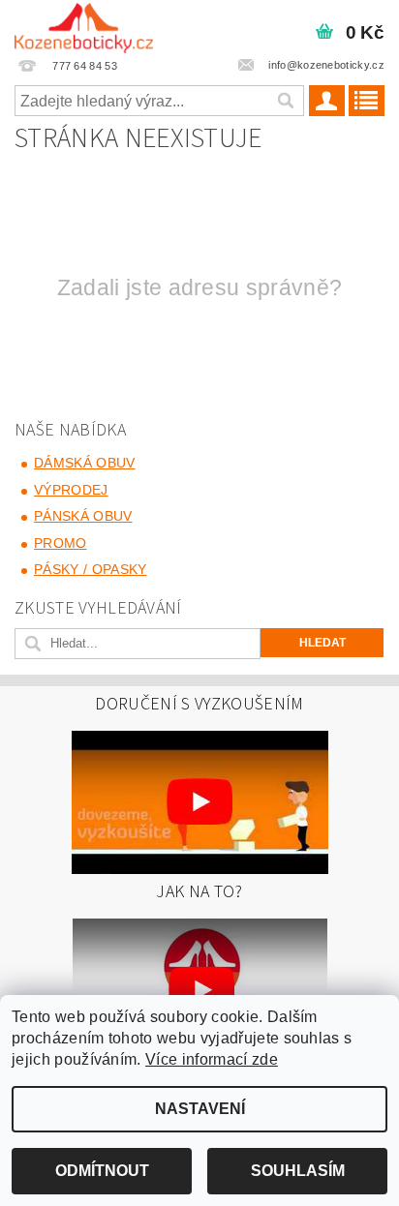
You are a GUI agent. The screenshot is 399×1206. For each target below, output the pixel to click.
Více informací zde (211, 1059)
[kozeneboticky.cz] (84, 25)
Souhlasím (298, 1170)
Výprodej (71, 489)
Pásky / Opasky (90, 569)
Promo (60, 543)
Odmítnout (102, 1170)
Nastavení (200, 1108)
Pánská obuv (83, 516)
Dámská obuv (85, 462)
